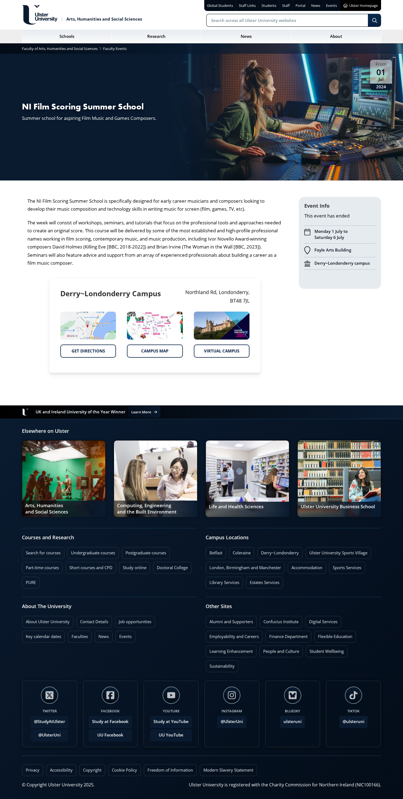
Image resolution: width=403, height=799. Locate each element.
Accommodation (305, 566)
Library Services (222, 581)
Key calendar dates (43, 636)
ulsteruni (292, 721)
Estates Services (262, 581)
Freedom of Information (170, 770)
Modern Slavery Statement (228, 770)
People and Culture (279, 649)
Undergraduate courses (91, 551)
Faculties (80, 636)
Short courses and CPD (89, 566)
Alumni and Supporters (229, 620)
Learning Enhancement (229, 649)
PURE (31, 582)
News (102, 635)
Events (123, 635)
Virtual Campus (216, 349)
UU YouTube (171, 735)
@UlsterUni (46, 733)
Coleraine (240, 551)
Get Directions (82, 349)
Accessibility (61, 770)
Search (374, 20)
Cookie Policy (124, 770)
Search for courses (43, 553)
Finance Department (286, 635)
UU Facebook (110, 735)
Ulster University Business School (338, 507)
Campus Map (147, 349)
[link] (64, 478)
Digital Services (321, 620)
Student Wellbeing (325, 649)
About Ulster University (48, 622)
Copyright (92, 770)
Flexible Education (333, 635)
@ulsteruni (351, 720)
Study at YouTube (171, 721)
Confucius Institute (279, 620)
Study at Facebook (110, 721)
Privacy (32, 770)
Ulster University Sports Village (338, 553)
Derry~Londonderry (278, 551)
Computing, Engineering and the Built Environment (147, 509)
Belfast (214, 551)
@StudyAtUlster (49, 721)
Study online (132, 566)
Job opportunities (135, 622)
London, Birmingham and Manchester (245, 568)
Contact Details (94, 622)
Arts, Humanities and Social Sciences (46, 509)
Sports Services (345, 566)
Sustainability (220, 664)
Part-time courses (40, 566)
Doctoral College (170, 566)
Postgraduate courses (144, 551)
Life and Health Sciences (236, 507)
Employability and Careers (232, 635)
